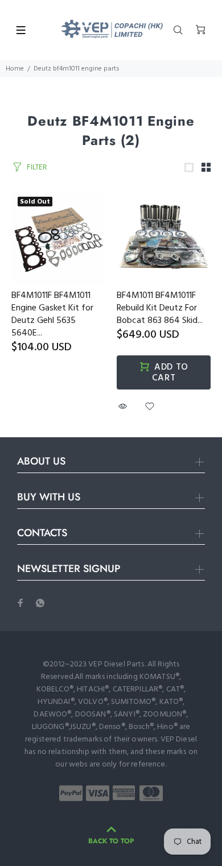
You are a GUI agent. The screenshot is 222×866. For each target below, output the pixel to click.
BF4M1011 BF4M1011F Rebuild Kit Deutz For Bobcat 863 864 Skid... (160, 308)
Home (15, 68)
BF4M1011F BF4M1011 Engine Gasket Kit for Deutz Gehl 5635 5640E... (52, 314)
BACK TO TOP (111, 841)
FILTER (37, 166)
